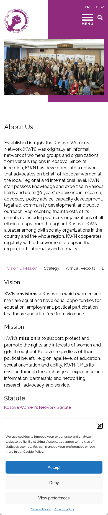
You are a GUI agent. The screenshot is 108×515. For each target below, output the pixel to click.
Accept (54, 467)
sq (94, 7)
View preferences (54, 498)
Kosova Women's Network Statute (37, 407)
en (87, 7)
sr (102, 7)
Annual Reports (80, 268)
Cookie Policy (41, 509)
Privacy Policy (64, 509)
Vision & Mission (22, 268)
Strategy (51, 268)
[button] (99, 426)
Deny (54, 482)
